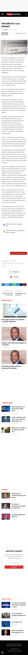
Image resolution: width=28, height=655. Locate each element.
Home (3, 18)
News (6, 18)
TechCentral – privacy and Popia (15, 651)
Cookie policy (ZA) (14, 649)
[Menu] (3, 14)
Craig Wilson (5, 29)
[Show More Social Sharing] (9, 33)
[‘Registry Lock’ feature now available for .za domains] (14, 334)
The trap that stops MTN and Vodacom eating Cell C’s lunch (19, 605)
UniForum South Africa (7, 263)
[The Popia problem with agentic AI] (6, 517)
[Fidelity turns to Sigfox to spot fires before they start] (6, 430)
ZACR (3, 265)
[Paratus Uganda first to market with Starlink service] (6, 409)
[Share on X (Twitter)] (3, 33)
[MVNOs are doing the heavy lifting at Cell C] (6, 632)
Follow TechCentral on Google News (14, 225)
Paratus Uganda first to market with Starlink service (18, 408)
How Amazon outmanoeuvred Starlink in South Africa (18, 506)
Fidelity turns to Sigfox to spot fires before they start (19, 430)
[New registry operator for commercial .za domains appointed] (14, 310)
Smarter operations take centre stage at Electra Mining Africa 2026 (19, 419)
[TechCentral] (14, 14)
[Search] (25, 14)
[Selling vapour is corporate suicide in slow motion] (6, 496)
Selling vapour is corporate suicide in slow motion (19, 495)
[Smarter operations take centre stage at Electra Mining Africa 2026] (6, 419)
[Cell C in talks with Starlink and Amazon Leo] (6, 615)
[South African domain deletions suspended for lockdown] (14, 357)
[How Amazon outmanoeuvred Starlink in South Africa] (6, 506)
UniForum (13, 261)
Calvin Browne (5, 261)
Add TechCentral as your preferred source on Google (15, 231)
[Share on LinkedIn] (6, 33)
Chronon (19, 645)
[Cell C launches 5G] (6, 624)
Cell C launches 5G (17, 622)
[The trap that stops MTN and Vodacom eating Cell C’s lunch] (6, 605)
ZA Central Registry (19, 263)
